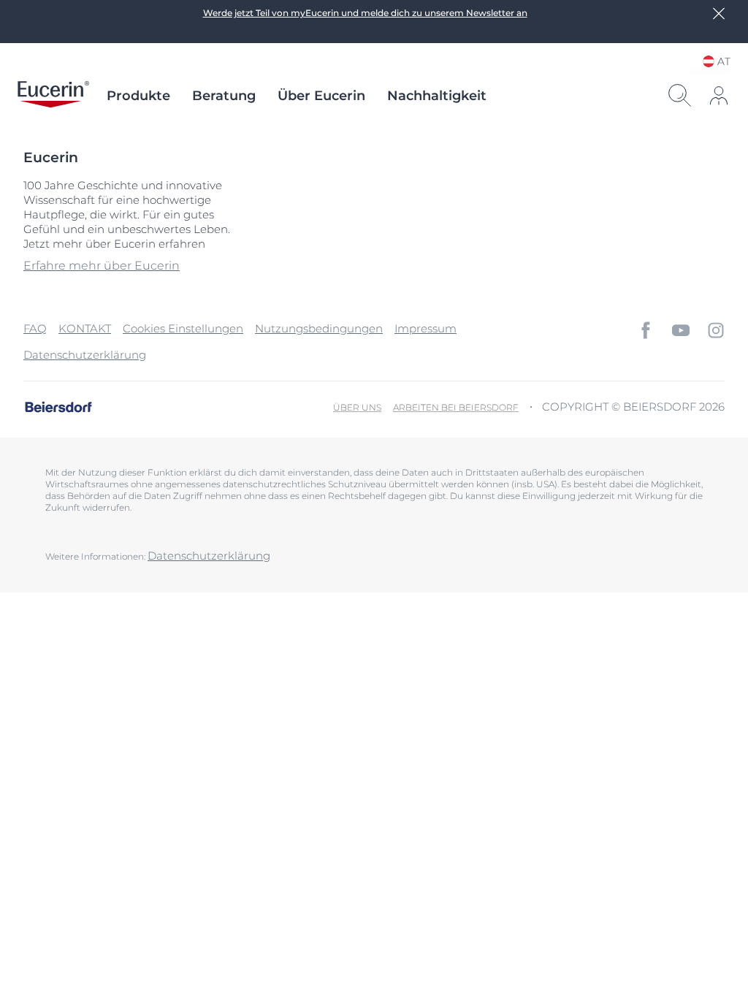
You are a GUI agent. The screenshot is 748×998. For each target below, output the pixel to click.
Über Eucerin (321, 96)
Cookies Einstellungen (183, 328)
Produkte (138, 96)
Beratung (224, 96)
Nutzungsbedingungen (319, 328)
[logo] (53, 95)
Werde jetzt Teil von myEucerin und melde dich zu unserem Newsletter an (365, 12)
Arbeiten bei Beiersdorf (456, 407)
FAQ (35, 328)
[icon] (645, 330)
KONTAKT (84, 328)
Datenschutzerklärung (84, 355)
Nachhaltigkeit (436, 96)
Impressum (425, 328)
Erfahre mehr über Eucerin (101, 266)
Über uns (357, 407)
